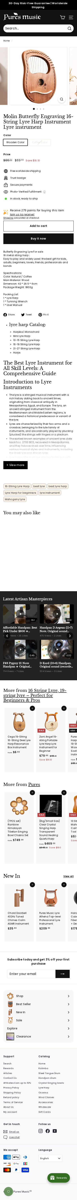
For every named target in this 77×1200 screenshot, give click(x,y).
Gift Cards (44, 1112)
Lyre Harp (43, 1087)
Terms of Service (13, 1102)
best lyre (39, 486)
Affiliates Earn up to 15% (17, 1082)
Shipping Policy (12, 1092)
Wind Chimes (46, 1097)
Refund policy (11, 1097)
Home (6, 40)
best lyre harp (58, 486)
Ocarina (43, 1092)
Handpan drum (47, 1078)
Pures (34, 784)
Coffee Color (40, 142)
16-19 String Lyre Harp (26, 344)
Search (7, 1063)
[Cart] (62, 17)
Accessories (45, 1102)
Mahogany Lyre (15, 499)
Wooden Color (15, 142)
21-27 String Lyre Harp (26, 348)
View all (68, 876)
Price (6, 154)
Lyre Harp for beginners (20, 493)
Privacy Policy (11, 1087)
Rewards (8, 1068)
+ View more (15, 465)
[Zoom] (61, 99)
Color (7, 135)
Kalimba (43, 1068)
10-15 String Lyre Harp (26, 340)
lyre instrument (50, 493)
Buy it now (38, 239)
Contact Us (10, 1078)
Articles (7, 1073)
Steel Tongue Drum (49, 1073)
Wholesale (44, 1107)
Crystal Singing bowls (51, 1082)
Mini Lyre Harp (21, 336)
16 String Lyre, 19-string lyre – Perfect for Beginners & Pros (35, 695)
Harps (17, 352)
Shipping (8, 217)
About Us (8, 1107)
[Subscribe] (62, 974)
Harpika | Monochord (26, 332)
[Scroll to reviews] (38, 132)
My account (10, 1112)
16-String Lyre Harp (17, 486)
